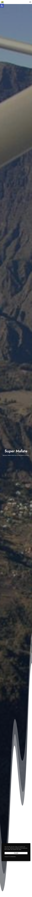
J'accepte (16, 853)
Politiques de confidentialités (10, 856)
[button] (2, 6)
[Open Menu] (30, 2)
